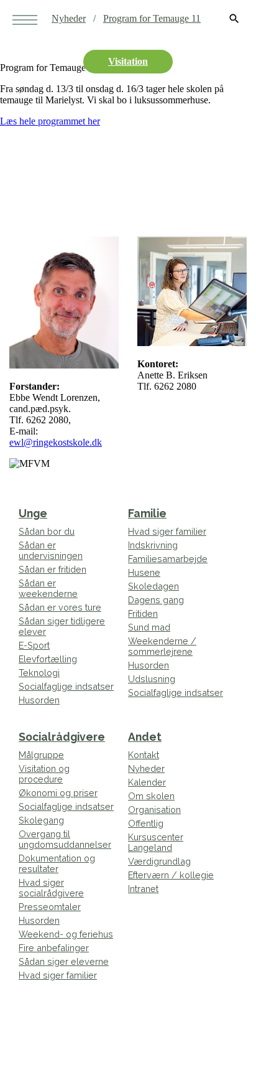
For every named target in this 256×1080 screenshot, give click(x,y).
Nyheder (69, 18)
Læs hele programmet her (50, 121)
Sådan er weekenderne (48, 588)
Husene (144, 572)
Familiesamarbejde (168, 558)
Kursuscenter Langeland (155, 842)
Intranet (143, 888)
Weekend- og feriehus (66, 934)
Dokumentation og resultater (57, 863)
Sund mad (149, 627)
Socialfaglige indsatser (66, 686)
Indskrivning (153, 545)
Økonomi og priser (58, 792)
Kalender (147, 782)
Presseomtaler (50, 906)
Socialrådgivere (62, 736)
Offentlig (145, 823)
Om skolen (151, 796)
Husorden (39, 700)
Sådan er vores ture (60, 607)
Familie (147, 513)
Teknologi (39, 672)
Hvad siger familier (167, 531)
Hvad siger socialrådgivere (51, 887)
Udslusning (151, 679)
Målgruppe (41, 754)
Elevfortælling (48, 659)
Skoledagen (153, 586)
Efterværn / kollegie (171, 875)
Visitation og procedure (44, 773)
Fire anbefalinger (54, 947)
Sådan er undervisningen (51, 550)
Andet (145, 736)
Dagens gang (156, 599)
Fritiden (143, 613)
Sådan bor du (47, 531)
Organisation (154, 809)
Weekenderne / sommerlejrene (162, 646)
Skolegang (41, 820)
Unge (33, 513)
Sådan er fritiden (52, 569)
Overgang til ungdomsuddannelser (65, 839)
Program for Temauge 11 (152, 18)
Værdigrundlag (159, 861)
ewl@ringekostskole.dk (55, 442)
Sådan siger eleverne (64, 961)
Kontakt (143, 754)
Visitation (128, 61)
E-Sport (34, 645)
